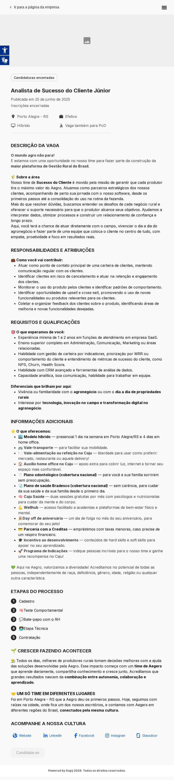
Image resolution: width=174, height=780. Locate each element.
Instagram (118, 735)
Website (25, 735)
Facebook (86, 735)
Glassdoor (149, 735)
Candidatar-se (27, 753)
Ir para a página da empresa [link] (36, 7)
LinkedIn (55, 735)
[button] (164, 7)
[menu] (164, 7)
